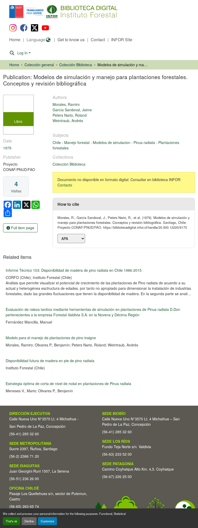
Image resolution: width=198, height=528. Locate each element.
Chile (57, 142)
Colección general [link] (39, 64)
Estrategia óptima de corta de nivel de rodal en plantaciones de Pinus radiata (68, 383)
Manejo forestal (77, 142)
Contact (98, 39)
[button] (51, 11)
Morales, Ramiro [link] (66, 104)
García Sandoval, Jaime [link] (72, 109)
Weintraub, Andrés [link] (68, 120)
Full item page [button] (22, 227)
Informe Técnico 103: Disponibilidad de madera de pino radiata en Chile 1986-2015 (74, 270)
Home (14, 39)
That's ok (11, 521)
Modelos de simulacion (112, 142)
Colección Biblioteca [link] (75, 64)
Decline (29, 521)
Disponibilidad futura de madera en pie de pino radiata (50, 360)
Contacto (64, 185)
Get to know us (71, 39)
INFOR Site (121, 39)
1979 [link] (7, 147)
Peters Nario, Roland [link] (70, 115)
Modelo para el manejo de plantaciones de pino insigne (51, 337)
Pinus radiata (145, 142)
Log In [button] (23, 52)
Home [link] (14, 64)
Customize (47, 521)
